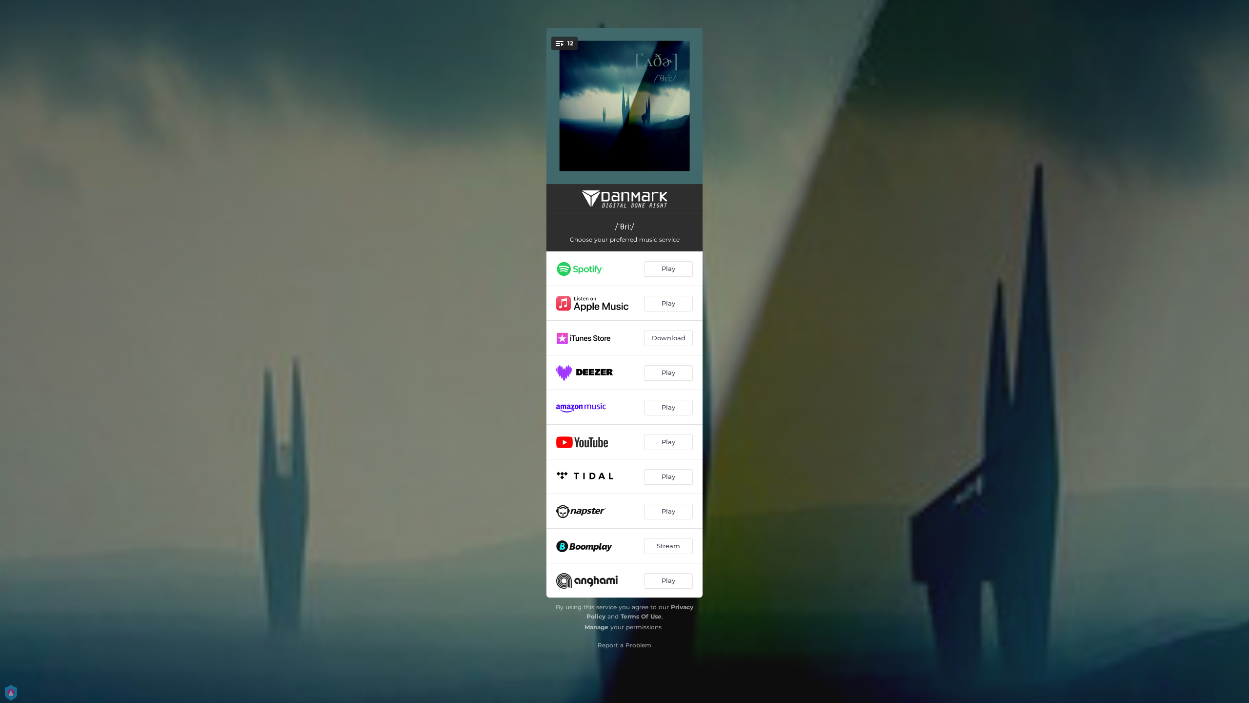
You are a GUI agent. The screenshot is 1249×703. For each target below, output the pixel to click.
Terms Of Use (641, 616)
